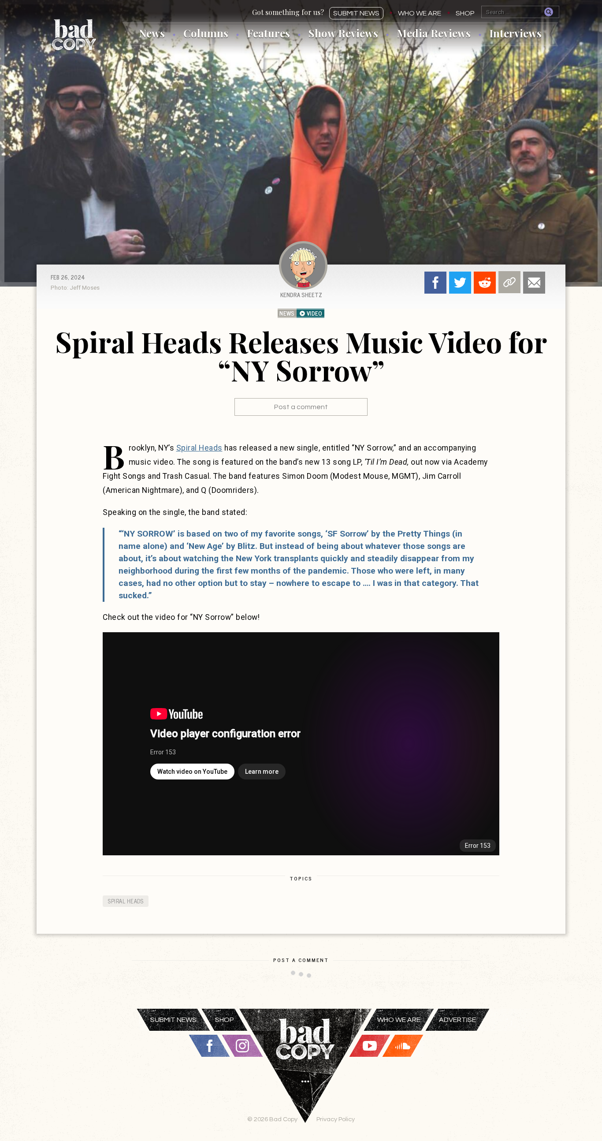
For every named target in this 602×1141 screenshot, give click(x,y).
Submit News (356, 13)
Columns (205, 33)
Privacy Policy (335, 1119)
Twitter (460, 283)
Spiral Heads (199, 448)
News (152, 33)
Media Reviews (434, 33)
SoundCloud (403, 1046)
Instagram (242, 1046)
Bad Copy (74, 35)
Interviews (515, 33)
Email (534, 283)
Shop (465, 13)
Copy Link (509, 282)
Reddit (485, 283)
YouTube (370, 1046)
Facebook (435, 283)
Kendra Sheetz (301, 294)
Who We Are (419, 13)
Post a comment (301, 406)
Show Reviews (343, 33)
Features (268, 33)
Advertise (457, 1019)
